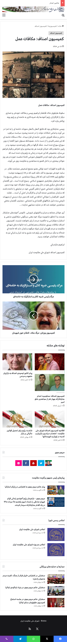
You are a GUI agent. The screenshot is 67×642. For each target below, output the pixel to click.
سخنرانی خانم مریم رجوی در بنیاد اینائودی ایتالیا (25, 587)
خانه (60, 26)
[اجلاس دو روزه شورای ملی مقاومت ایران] (56, 549)
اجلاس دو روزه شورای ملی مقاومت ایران (29, 544)
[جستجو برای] (63, 15)
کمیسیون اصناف (41, 26)
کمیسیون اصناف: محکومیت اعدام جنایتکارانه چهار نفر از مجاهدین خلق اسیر (50, 399)
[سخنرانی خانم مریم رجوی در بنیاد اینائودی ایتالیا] (56, 591)
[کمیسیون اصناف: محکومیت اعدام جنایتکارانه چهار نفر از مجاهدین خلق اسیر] (50, 373)
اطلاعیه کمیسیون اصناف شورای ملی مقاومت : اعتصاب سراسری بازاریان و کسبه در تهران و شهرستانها (50, 433)
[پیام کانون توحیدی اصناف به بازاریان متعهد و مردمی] (17, 361)
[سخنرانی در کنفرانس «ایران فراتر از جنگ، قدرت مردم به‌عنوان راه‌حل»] (56, 579)
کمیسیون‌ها (52, 26)
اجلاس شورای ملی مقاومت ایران (32, 529)
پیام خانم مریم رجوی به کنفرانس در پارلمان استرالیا (25, 487)
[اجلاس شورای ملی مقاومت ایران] (56, 534)
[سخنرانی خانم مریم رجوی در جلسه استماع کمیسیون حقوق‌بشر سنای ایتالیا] (56, 602)
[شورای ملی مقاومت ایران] (33, 9)
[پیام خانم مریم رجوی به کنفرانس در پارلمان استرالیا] (56, 490)
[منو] (3, 15)
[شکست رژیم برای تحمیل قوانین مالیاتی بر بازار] (17, 419)
